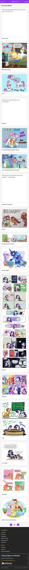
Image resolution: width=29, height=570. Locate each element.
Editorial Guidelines (5, 551)
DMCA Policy (26, 567)
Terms (16, 567)
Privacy (19, 567)
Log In (26, 1)
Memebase (3, 536)
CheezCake (3, 542)
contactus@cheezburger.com (8, 560)
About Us (3, 549)
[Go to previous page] (11, 524)
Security (22, 567)
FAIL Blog (3, 534)
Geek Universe (15, 1)
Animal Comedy (4, 538)
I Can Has (3, 532)
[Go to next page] (18, 524)
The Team (3, 547)
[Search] (3, 2)
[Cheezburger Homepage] (14, 563)
